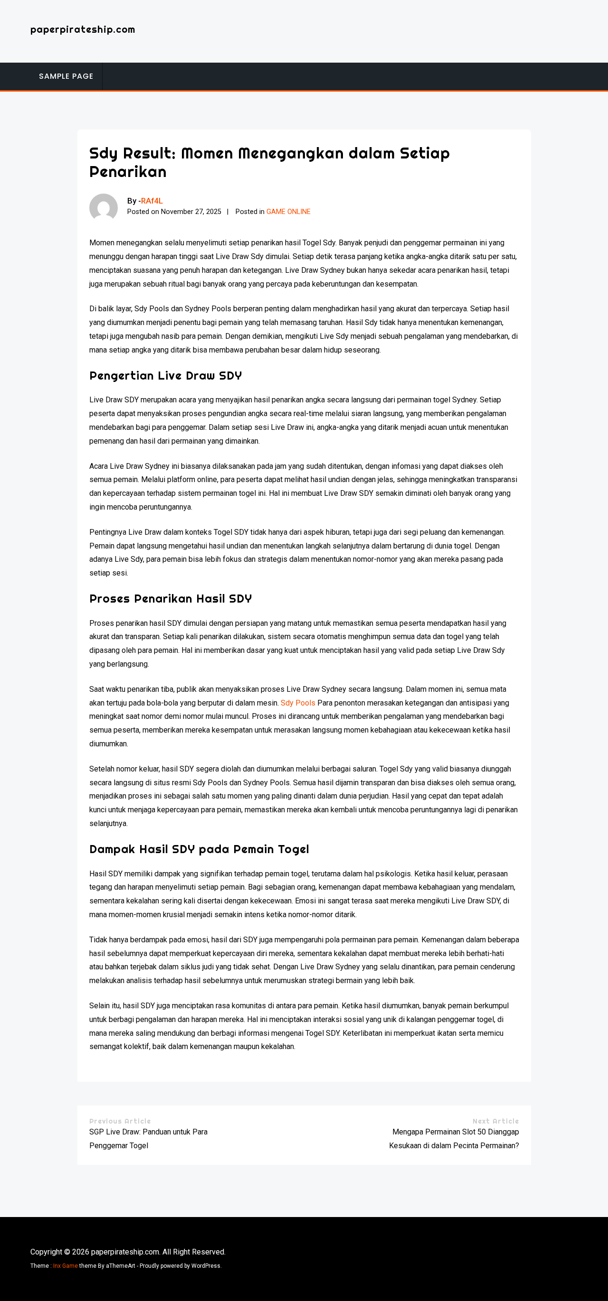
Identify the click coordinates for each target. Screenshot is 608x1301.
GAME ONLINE (288, 212)
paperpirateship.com (82, 29)
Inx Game (65, 1266)
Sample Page (66, 76)
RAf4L (152, 200)
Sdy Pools (298, 702)
